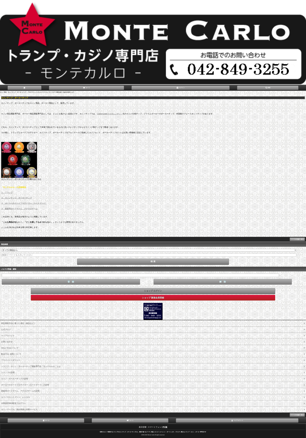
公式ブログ (6, 329)
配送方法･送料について (11, 354)
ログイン (182, 87)
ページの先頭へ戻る (297, 239)
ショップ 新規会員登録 (153, 297)
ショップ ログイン (153, 291)
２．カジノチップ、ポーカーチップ (16, 198)
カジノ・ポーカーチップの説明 (14, 379)
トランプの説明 (8, 372)
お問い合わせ (7, 342)
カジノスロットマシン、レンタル (15, 397)
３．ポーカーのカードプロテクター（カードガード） (24, 203)
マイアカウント (8, 336)
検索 (269, 87)
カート (87, 87)
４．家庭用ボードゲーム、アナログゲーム (19, 209)
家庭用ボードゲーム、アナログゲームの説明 (20, 391)
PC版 (165, 427)
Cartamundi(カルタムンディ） (110, 114)
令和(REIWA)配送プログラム (13, 403)
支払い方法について (9, 348)
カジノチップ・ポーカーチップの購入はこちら (21, 179)
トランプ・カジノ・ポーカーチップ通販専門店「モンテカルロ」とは (30, 366)
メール (4, 227)
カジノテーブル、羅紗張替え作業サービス (19, 409)
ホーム (47, 420)
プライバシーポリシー (10, 360)
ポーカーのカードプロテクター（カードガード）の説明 (25, 385)
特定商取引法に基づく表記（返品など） (18, 323)
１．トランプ (7, 192)
